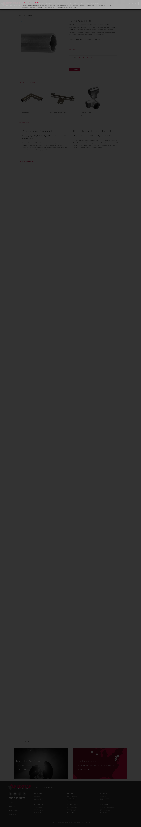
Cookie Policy (72, 7)
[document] (70, 413)
